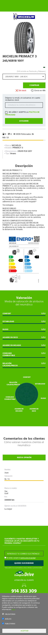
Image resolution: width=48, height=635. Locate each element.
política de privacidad (28, 558)
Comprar (34, 85)
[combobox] (24, 76)
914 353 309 (24, 591)
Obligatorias (10, 614)
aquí (13, 609)
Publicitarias (10, 624)
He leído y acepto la (22, 113)
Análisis (8, 619)
